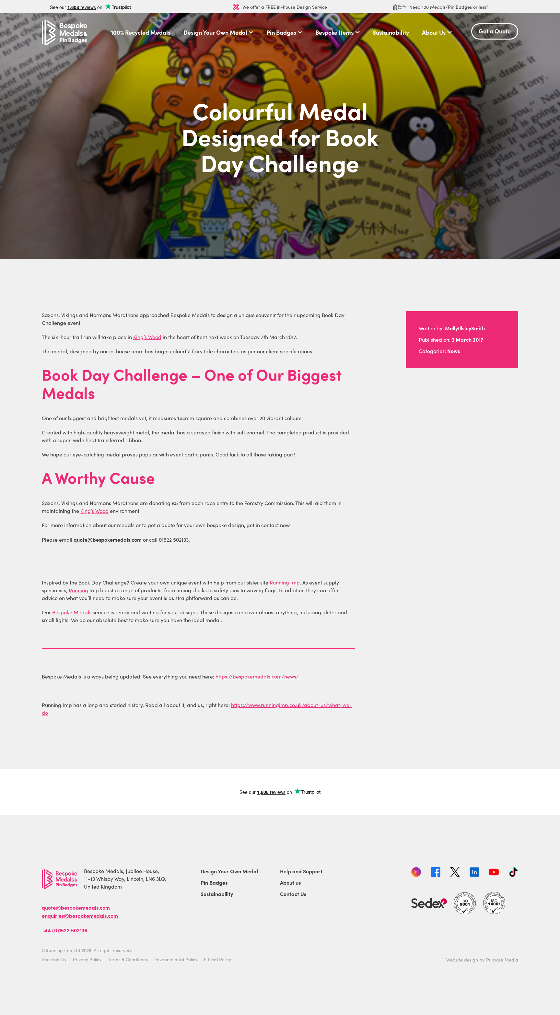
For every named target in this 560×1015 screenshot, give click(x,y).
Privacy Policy (87, 959)
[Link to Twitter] (455, 873)
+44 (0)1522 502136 (64, 930)
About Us (434, 32)
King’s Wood (147, 337)
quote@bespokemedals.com (76, 907)
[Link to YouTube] (494, 873)
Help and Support (301, 871)
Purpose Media (502, 960)
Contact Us (293, 893)
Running (78, 590)
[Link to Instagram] (416, 873)
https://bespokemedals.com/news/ (257, 676)
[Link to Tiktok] (513, 873)
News (453, 350)
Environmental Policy (175, 959)
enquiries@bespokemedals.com (80, 915)
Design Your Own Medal (215, 32)
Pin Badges (281, 32)
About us (290, 882)
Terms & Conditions (128, 959)
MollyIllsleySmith (465, 328)
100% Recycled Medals (140, 32)
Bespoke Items (334, 32)
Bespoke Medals (71, 612)
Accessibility (54, 959)
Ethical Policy (217, 959)
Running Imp (285, 582)
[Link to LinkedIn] (474, 873)
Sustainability (391, 32)
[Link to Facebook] (435, 873)
